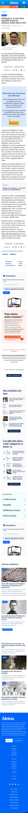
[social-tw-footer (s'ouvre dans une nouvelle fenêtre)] (15, 784)
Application (14, 763)
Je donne (13, 6)
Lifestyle (14, 750)
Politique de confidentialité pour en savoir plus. (14, 289)
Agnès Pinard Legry (17, 25)
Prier (22, 6)
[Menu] (4, 3)
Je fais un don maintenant (12, 337)
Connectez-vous (20, 369)
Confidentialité (14, 808)
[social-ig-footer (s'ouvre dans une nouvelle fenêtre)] (18, 784)
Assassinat (5, 254)
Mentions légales (14, 797)
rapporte (14, 158)
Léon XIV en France (7, 629)
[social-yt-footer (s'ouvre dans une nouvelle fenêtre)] (9, 784)
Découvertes (14, 755)
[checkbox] (3, 288)
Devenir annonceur (14, 800)
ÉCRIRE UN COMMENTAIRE (14, 375)
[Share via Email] (21, 70)
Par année (14, 779)
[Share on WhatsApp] (24, 70)
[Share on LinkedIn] (16, 70)
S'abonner (9, 740)
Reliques (5, 602)
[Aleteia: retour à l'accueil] (14, 2)
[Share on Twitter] (18, 70)
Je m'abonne (5, 6)
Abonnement (14, 768)
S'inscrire (6, 292)
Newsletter (14, 761)
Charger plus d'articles (14, 431)
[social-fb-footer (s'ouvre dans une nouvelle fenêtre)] (12, 784)
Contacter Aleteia (14, 802)
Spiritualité (14, 753)
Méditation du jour (11, 510)
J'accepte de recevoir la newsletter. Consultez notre (14, 288)
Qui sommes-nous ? (14, 794)
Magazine (14, 766)
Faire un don (13, 123)
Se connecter (18, 740)
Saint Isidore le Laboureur (10, 234)
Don (14, 770)
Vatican (4, 657)
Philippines (13, 254)
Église (4, 569)
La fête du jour (9, 499)
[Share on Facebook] (13, 70)
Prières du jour (9, 516)
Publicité (14, 772)
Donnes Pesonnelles (14, 805)
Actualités (3, 12)
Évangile (7, 505)
